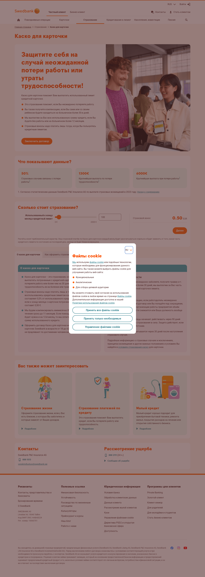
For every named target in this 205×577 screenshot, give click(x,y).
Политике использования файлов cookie (93, 303)
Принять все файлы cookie (102, 310)
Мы (74, 262)
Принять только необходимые (102, 318)
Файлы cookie (124, 296)
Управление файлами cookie (102, 327)
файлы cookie (97, 262)
